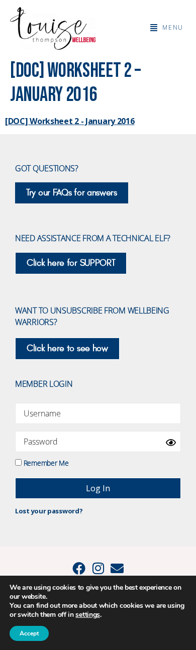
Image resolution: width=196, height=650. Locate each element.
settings (87, 614)
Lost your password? (48, 510)
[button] (167, 28)
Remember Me (45, 462)
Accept (29, 633)
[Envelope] (117, 568)
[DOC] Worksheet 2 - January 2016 (69, 121)
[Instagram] (98, 568)
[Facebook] (78, 568)
